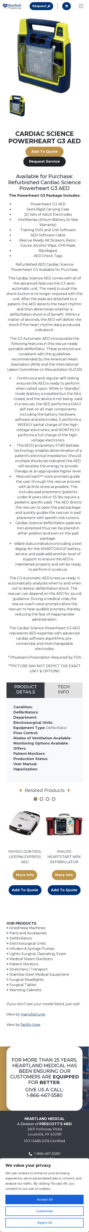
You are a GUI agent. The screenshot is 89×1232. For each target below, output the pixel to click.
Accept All (44, 1199)
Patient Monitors (24, 964)
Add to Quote (44, 152)
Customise (44, 1211)
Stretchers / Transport (29, 969)
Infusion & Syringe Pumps (32, 949)
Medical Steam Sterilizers (31, 959)
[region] (44, 1195)
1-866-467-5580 (45, 1095)
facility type (30, 1025)
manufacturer (33, 1014)
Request (42, 6)
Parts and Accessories (28, 933)
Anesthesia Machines (27, 928)
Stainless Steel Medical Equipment (39, 974)
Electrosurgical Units (28, 943)
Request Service (44, 161)
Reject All (44, 1223)
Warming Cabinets (25, 990)
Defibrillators (21, 938)
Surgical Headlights (26, 980)
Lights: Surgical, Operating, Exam (38, 954)
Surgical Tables (23, 985)
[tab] (25, 690)
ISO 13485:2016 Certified (44, 1141)
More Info (25, 875)
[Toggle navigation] (81, 6)
